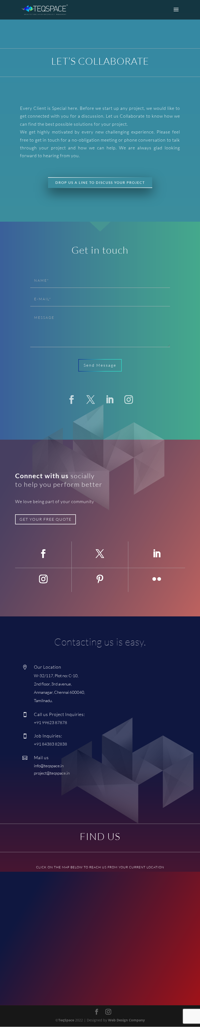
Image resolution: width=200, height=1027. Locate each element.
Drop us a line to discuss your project (100, 182)
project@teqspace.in (52, 773)
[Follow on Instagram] (128, 399)
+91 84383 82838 (50, 744)
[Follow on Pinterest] (99, 579)
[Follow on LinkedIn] (109, 399)
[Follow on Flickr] (156, 579)
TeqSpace (66, 1020)
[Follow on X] (90, 399)
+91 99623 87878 (50, 722)
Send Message (100, 365)
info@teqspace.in (49, 765)
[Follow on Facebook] (71, 399)
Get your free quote (45, 519)
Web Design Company (126, 1020)
